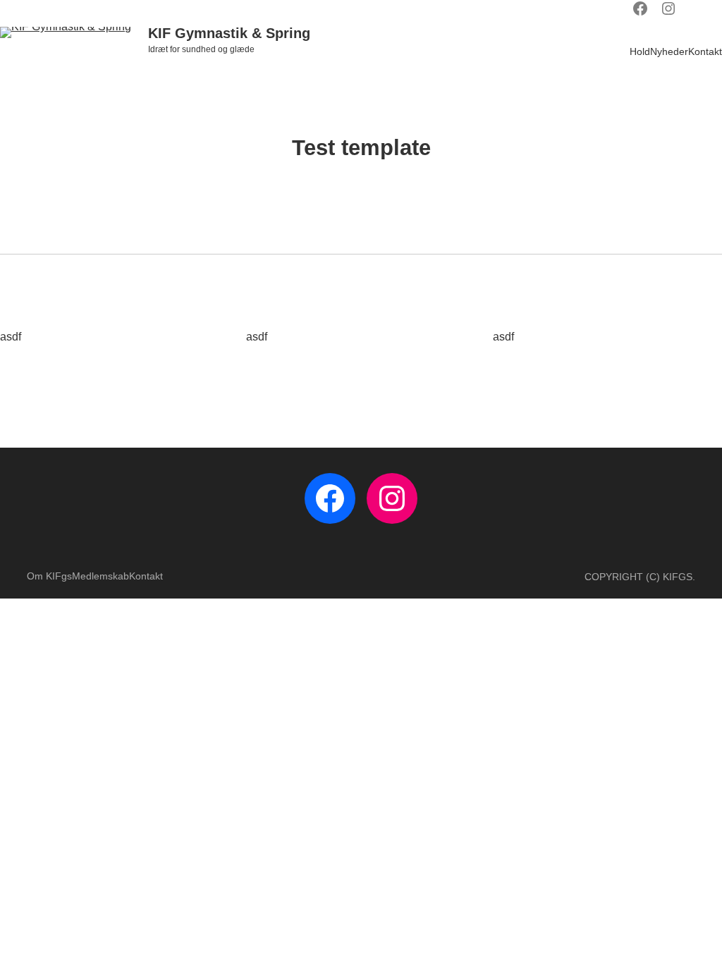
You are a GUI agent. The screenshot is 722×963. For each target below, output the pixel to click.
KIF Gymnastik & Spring (229, 33)
